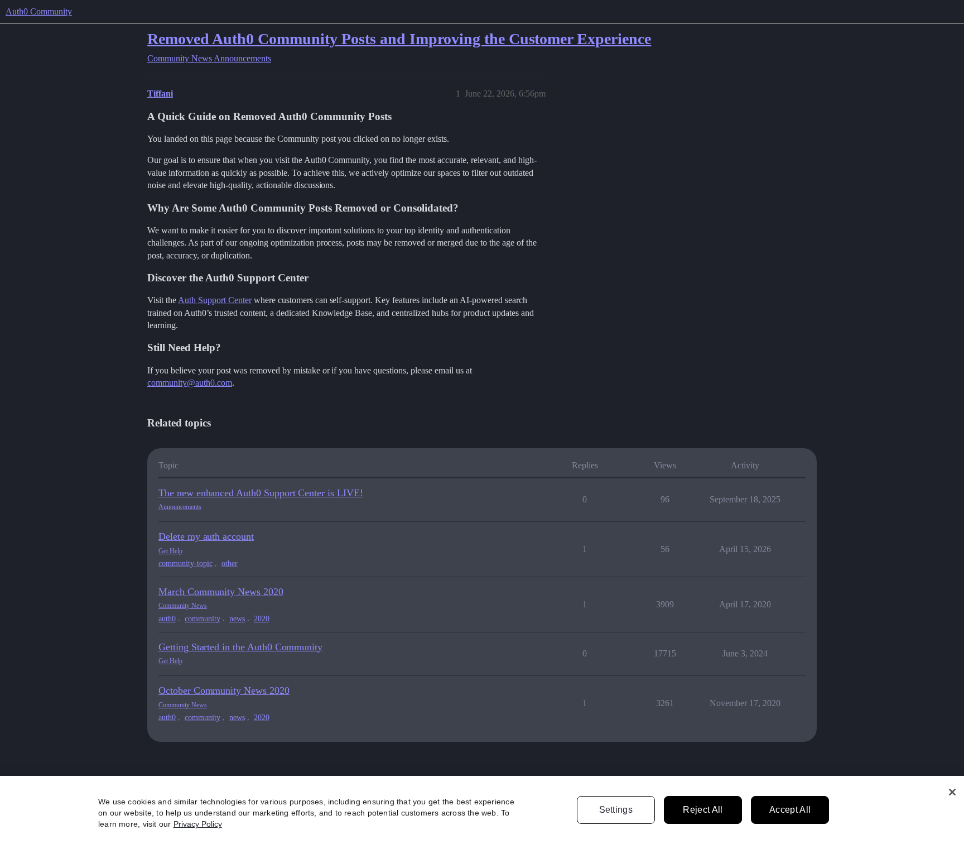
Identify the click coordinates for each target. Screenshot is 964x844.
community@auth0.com (189, 382)
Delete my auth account (206, 536)
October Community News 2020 (224, 690)
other (229, 563)
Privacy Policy (197, 823)
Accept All (790, 809)
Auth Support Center (215, 300)
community (202, 619)
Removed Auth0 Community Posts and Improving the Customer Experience (399, 38)
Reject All (702, 809)
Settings (616, 809)
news (237, 619)
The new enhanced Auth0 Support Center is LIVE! (260, 492)
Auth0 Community (39, 11)
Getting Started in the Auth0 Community (240, 647)
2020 (261, 619)
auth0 (167, 619)
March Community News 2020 (220, 591)
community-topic (185, 563)
